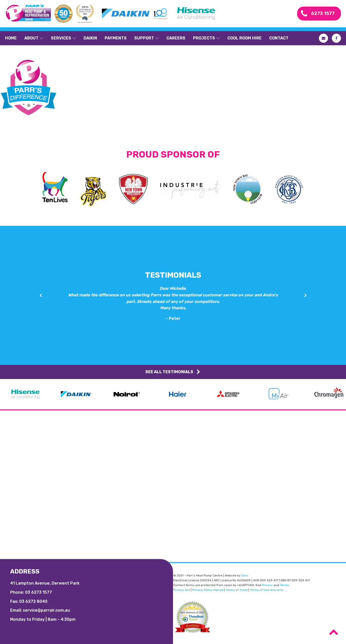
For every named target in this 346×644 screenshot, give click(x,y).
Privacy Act (181, 590)
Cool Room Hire (244, 38)
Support (144, 38)
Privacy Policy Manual (207, 590)
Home (11, 38)
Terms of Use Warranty (266, 590)
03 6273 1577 (38, 592)
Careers (175, 38)
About (31, 38)
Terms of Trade (237, 590)
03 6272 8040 (33, 601)
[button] (40, 295)
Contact (279, 38)
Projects (204, 38)
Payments (116, 38)
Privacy (267, 585)
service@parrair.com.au (46, 610)
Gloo (244, 575)
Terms (284, 585)
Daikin (90, 38)
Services (61, 38)
